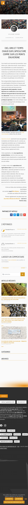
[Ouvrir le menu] (7, 3)
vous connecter (12, 260)
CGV (18, 446)
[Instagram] (5, 425)
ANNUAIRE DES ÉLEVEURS (6, 441)
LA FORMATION (11, 430)
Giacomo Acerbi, (6, 139)
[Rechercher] (23, 274)
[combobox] (11, 274)
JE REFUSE (19, 498)
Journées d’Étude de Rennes (12, 198)
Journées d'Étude (19, 37)
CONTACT (17, 441)
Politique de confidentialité (14, 502)
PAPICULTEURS (13, 437)
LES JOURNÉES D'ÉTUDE (6, 434)
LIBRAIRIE (25, 434)
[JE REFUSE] (25, 499)
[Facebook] (1, 425)
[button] (11, 214)
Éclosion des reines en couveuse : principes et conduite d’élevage (14, 342)
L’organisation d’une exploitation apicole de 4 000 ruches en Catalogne (13, 298)
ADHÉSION (3, 430)
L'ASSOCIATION (4, 437)
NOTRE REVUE (17, 434)
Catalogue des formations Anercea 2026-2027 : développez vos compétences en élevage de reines (13, 320)
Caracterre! (3, 448)
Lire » (2, 303)
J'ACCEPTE (9, 498)
